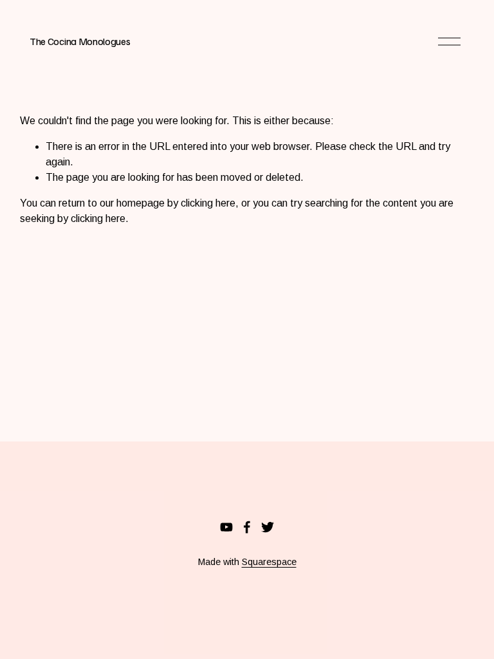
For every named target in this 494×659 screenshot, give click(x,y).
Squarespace (269, 562)
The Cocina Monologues (80, 41)
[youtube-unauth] (226, 527)
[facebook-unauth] (247, 527)
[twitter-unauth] (267, 527)
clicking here (208, 203)
